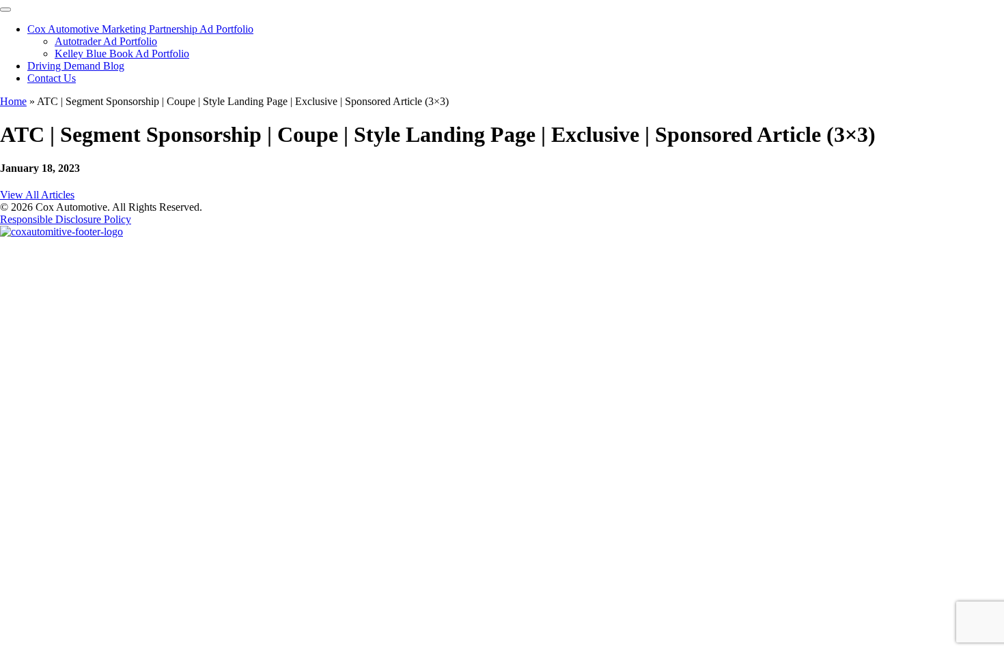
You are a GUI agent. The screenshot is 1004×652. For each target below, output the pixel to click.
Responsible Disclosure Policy (65, 219)
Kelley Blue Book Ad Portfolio (122, 53)
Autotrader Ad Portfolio (106, 41)
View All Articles (37, 195)
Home (13, 101)
